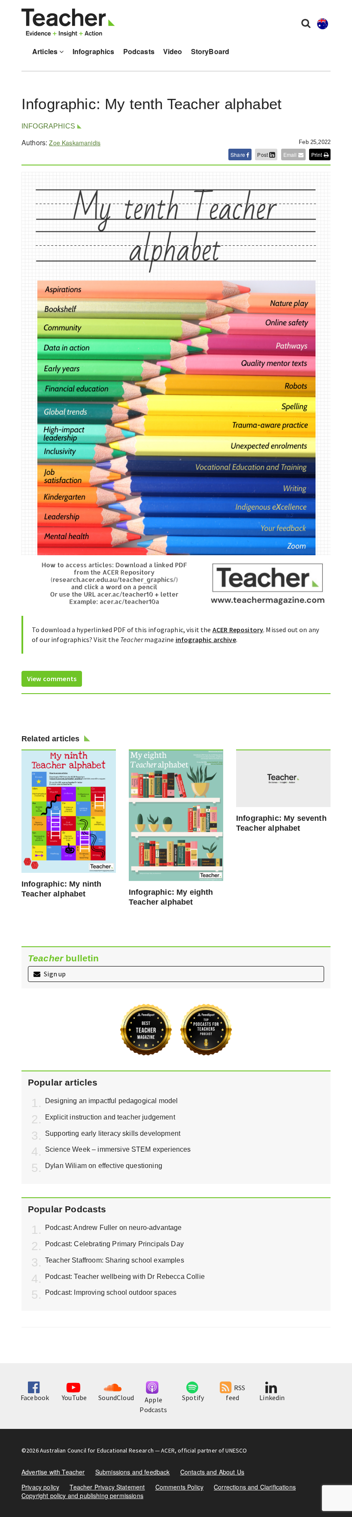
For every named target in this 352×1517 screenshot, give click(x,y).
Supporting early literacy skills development (112, 1133)
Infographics (94, 51)
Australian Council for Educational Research (97, 1450)
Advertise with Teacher (53, 1472)
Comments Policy (179, 1487)
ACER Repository (237, 629)
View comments (51, 678)
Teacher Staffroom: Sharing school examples (114, 1260)
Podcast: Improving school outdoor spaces (110, 1292)
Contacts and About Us (212, 1472)
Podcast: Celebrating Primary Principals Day (114, 1244)
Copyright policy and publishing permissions (82, 1495)
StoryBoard (210, 51)
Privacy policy (40, 1487)
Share (238, 154)
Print (317, 154)
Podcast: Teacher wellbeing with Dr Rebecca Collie (125, 1276)
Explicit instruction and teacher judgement (110, 1117)
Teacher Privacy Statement (107, 1487)
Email (290, 154)
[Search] (306, 22)
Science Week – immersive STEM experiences (118, 1149)
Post (263, 154)
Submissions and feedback (132, 1472)
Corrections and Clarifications (255, 1487)
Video (172, 51)
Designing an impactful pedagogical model (111, 1100)
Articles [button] (45, 51)
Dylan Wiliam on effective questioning (103, 1165)
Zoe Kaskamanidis (74, 142)
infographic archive (206, 639)
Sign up (54, 974)
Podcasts (139, 51)
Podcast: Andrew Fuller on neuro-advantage (113, 1227)
